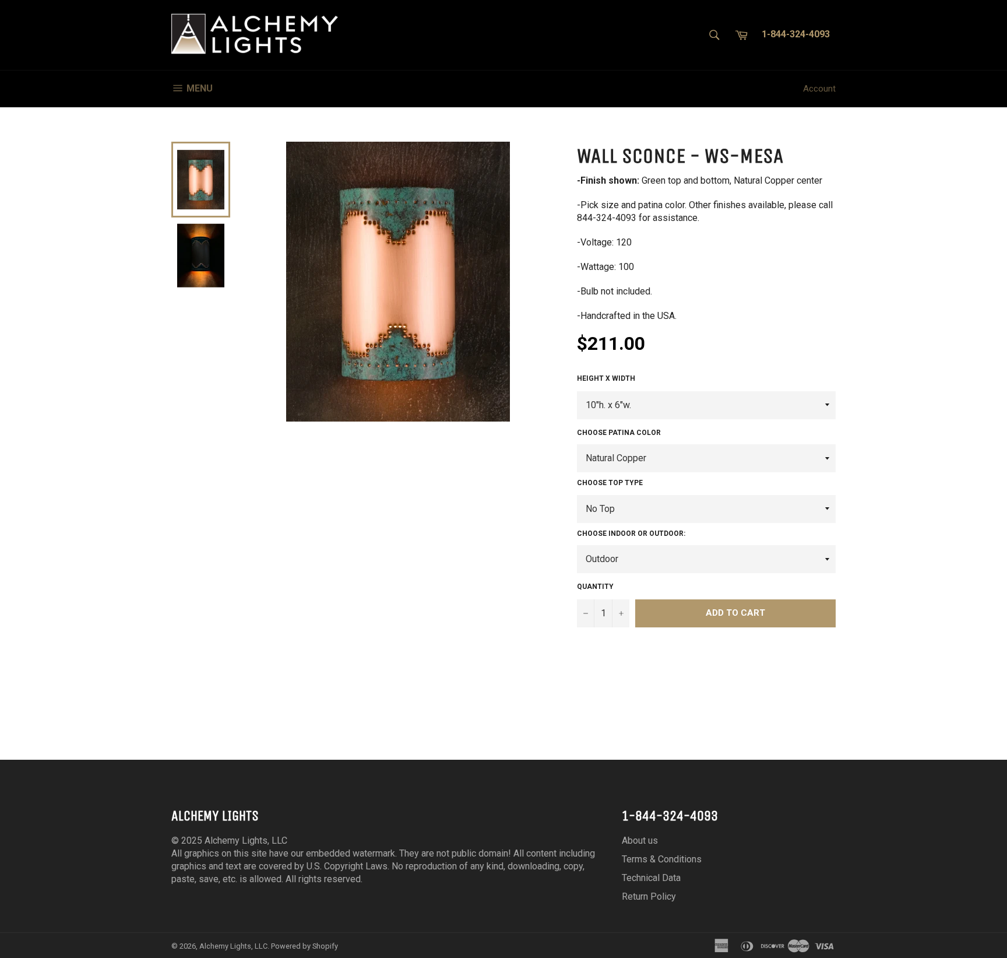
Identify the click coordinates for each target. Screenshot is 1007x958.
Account (819, 88)
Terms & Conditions (662, 859)
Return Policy (649, 896)
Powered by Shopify (304, 946)
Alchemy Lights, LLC (233, 946)
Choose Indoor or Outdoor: (631, 533)
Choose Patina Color (619, 433)
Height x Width (606, 378)
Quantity (595, 586)
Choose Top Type (610, 483)
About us (640, 840)
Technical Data (651, 877)
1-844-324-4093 (796, 34)
